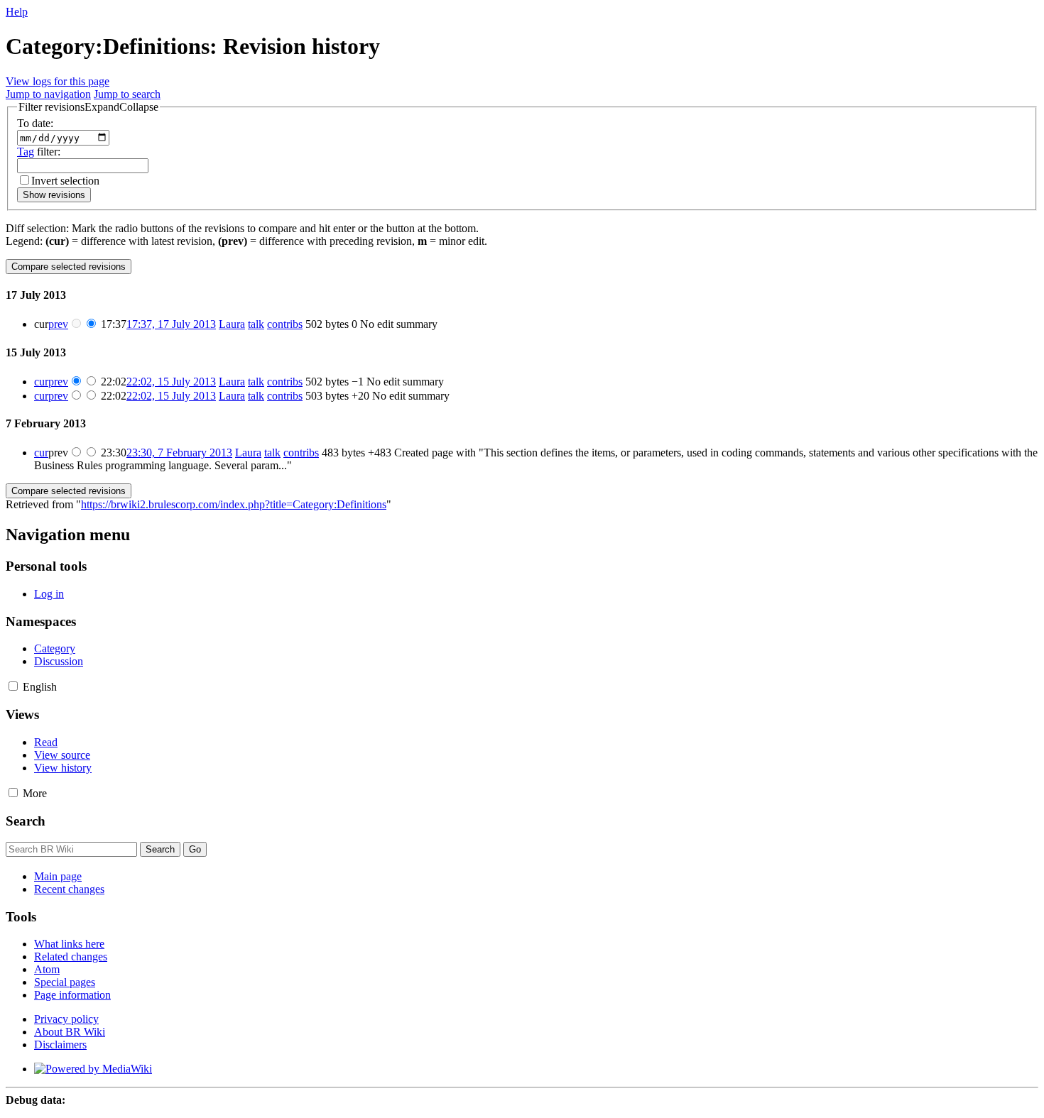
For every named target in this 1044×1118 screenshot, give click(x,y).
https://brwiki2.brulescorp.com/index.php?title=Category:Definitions (233, 504)
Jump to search (127, 94)
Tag (25, 152)
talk (256, 324)
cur (41, 382)
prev (58, 324)
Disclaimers (60, 1044)
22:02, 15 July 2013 (171, 382)
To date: (35, 123)
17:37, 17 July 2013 (171, 324)
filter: (38, 152)
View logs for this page (57, 81)
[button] (88, 107)
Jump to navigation (48, 94)
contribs (285, 324)
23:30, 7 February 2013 (179, 452)
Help (17, 12)
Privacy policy (66, 1019)
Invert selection (65, 181)
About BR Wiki (69, 1032)
